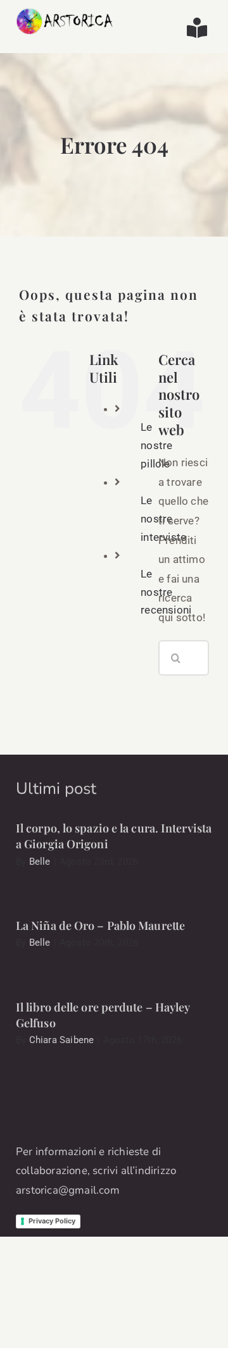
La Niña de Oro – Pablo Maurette (100, 925)
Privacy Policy (51, 1220)
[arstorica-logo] (65, 12)
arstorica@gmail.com (68, 1190)
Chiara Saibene (61, 1040)
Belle (40, 861)
